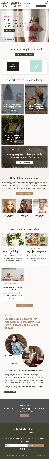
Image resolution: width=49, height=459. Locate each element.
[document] (24, 229)
